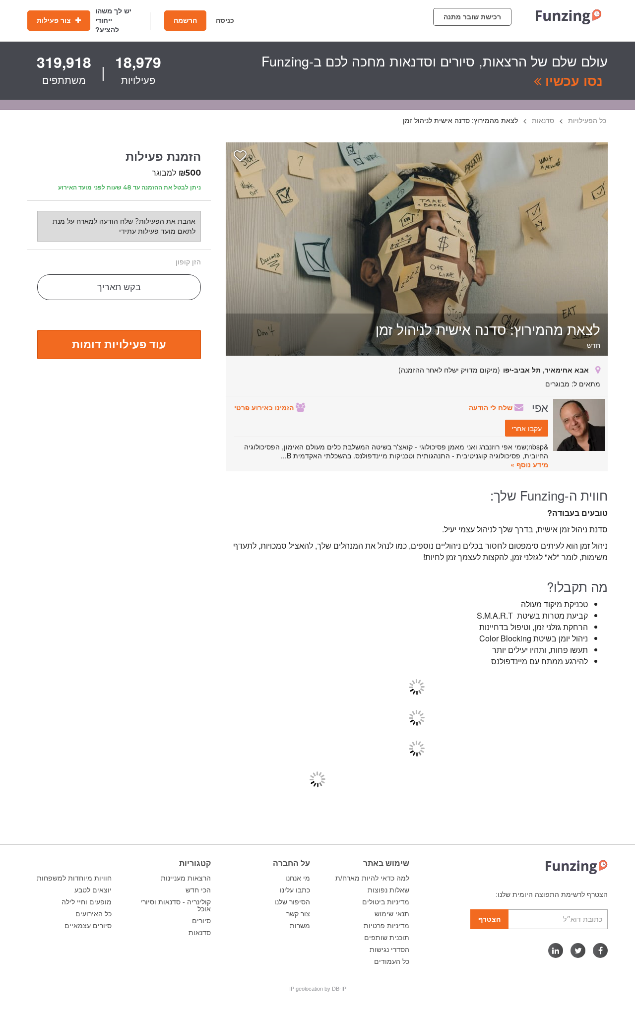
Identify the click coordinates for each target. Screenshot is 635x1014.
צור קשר (298, 914)
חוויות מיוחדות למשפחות (74, 878)
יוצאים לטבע (93, 890)
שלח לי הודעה (491, 407)
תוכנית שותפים (386, 938)
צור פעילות (55, 20)
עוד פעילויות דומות (119, 344)
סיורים (201, 921)
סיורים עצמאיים (88, 926)
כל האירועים (93, 914)
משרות (300, 926)
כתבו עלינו (295, 890)
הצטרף (489, 919)
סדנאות (200, 933)
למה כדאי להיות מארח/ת (372, 878)
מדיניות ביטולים (385, 902)
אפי (540, 407)
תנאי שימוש (392, 914)
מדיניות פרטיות (386, 926)
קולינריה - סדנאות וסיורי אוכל (175, 905)
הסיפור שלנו (292, 902)
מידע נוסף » (529, 464)
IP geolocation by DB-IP (317, 989)
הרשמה (185, 20)
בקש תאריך (119, 287)
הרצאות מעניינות (186, 878)
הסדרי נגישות (389, 949)
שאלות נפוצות (388, 890)
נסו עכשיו (572, 80)
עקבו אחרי (526, 428)
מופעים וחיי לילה (87, 902)
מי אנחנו (297, 878)
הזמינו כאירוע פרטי (265, 407)
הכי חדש (198, 890)
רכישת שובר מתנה (472, 17)
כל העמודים (391, 961)
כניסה (225, 20)
